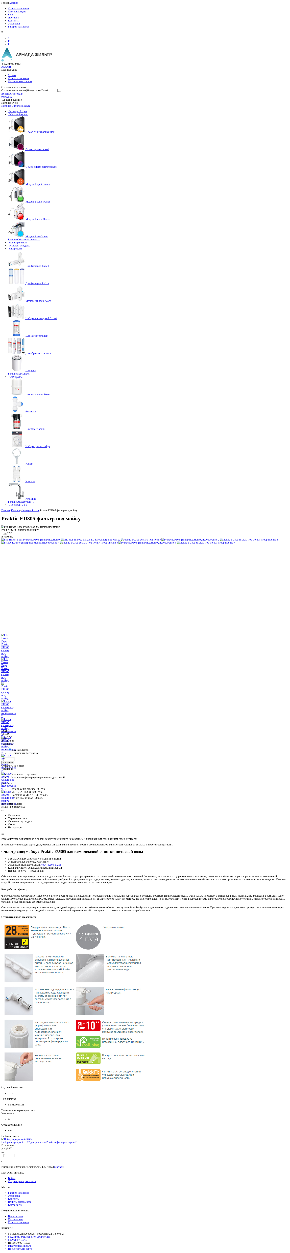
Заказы (12, 75)
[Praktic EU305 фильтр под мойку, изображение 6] (147, 542)
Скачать (58, 1166)
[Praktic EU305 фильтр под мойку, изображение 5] (89, 542)
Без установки (20, 749)
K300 (51, 864)
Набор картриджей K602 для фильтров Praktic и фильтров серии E (39, 1142)
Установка (14, 23)
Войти (5, 93)
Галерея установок (18, 26)
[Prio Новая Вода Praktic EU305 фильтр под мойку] (31, 539)
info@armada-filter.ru (19, 1245)
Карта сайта (15, 1204)
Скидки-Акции (17, 11)
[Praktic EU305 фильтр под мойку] (141, 539)
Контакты (13, 20)
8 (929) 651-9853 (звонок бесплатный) (29, 1236)
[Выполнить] (59, 91)
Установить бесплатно (25, 753)
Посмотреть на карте (20, 1248)
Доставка (13, 17)
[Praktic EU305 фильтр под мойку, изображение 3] (249, 539)
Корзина (6, 105)
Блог (10, 14)
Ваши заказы (15, 1216)
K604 (43, 864)
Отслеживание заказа (13, 90)
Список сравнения (18, 8)
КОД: (4, 730)
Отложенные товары (20, 81)
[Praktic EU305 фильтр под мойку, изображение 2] (190, 539)
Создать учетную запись (22, 1181)
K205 (58, 864)
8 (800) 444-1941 (17, 1239)
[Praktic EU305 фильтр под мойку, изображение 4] (30, 542)
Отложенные (15, 1219)
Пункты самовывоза (19, 1201)
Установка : (7, 743)
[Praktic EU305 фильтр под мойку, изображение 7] (206, 542)
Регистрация (16, 93)
